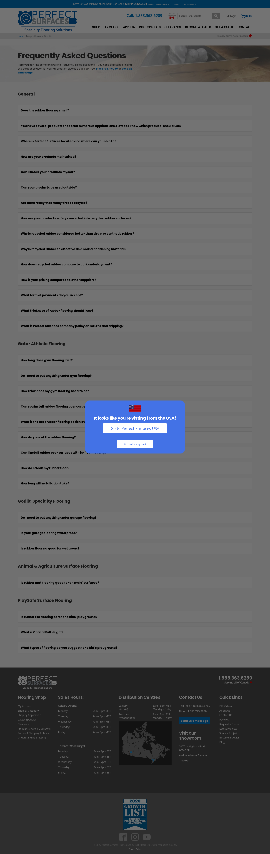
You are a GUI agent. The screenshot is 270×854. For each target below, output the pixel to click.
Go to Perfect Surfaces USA (134, 428)
